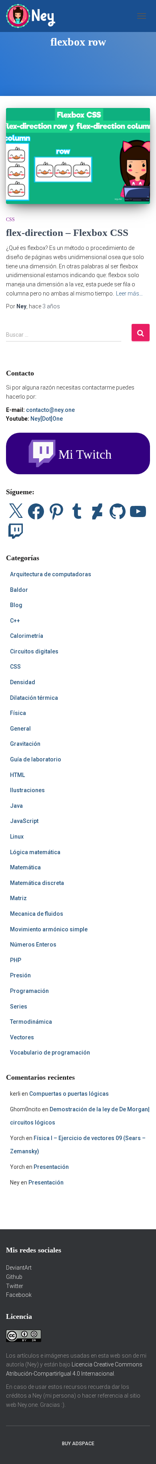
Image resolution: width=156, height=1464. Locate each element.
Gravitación (25, 744)
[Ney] (33, 16)
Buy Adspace (78, 1443)
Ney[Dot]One (46, 418)
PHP (15, 960)
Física (18, 713)
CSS (10, 219)
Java (16, 806)
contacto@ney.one (50, 410)
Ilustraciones (27, 790)
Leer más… (129, 293)
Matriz (18, 898)
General (20, 728)
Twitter (14, 1286)
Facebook (19, 1295)
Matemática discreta (37, 883)
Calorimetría (26, 636)
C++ (15, 620)
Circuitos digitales (34, 651)
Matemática (25, 867)
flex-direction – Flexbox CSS (67, 232)
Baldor (19, 590)
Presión (20, 975)
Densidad (22, 682)
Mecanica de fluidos (36, 914)
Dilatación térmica (34, 698)
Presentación (51, 1167)
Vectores (22, 1037)
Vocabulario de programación (50, 1052)
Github (14, 1277)
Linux (17, 836)
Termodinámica (31, 1022)
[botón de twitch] (78, 452)
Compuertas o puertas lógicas (69, 1094)
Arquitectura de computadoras (50, 574)
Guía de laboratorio (35, 759)
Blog (16, 605)
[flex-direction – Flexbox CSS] (78, 156)
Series (18, 1006)
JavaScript (24, 821)
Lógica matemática (35, 852)
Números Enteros (33, 944)
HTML (17, 775)
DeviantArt (19, 1267)
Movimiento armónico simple (49, 929)
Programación (29, 991)
